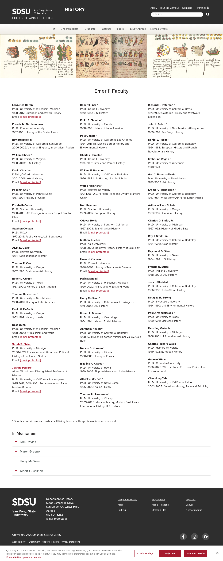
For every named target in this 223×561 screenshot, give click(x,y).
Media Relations (160, 504)
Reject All (170, 553)
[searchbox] (177, 14)
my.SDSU (190, 499)
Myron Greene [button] (30, 451)
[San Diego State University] (26, 507)
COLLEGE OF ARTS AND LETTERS (33, 18)
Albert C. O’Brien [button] (31, 471)
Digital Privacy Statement (66, 541)
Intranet (201, 7)
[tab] (111, 442)
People (120, 28)
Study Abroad (138, 28)
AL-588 (50, 510)
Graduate (90, 28)
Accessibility (18, 541)
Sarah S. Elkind (21, 344)
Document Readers (39, 541)
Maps (121, 504)
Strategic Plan (159, 509)
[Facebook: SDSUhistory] (183, 537)
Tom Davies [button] (28, 442)
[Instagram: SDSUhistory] (194, 537)
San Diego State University (35, 11)
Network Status (194, 509)
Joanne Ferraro (22, 367)
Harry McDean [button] (30, 461)
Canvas (190, 504)
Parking (122, 509)
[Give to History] (205, 537)
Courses (106, 28)
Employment (158, 499)
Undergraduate (69, 28)
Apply (154, 7)
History (75, 9)
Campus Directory (127, 499)
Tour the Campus (169, 7)
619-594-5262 (54, 514)
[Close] (217, 553)
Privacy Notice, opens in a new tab (23, 557)
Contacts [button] (187, 7)
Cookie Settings (145, 553)
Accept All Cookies (195, 553)
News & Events (159, 28)
